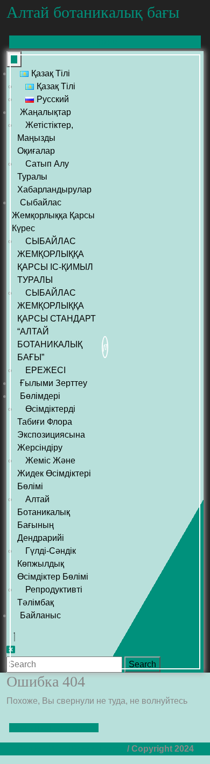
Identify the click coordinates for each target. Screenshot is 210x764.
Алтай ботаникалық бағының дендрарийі (43, 518)
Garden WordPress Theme (71, 748)
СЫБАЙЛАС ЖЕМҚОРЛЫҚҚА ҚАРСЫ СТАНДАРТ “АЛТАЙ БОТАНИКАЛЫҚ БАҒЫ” (56, 325)
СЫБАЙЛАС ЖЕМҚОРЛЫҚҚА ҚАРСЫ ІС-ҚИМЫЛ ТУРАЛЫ (55, 260)
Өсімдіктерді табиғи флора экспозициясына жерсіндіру (51, 428)
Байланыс (40, 615)
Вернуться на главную (54, 727)
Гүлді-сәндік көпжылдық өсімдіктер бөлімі (52, 563)
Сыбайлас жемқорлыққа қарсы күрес (53, 215)
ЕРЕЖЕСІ (45, 370)
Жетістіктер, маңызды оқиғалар (45, 137)
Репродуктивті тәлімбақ (49, 596)
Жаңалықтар (45, 112)
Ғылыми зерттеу (53, 383)
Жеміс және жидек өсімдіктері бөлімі (54, 473)
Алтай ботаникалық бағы (92, 12)
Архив (116, 42)
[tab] (14, 59)
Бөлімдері (40, 396)
